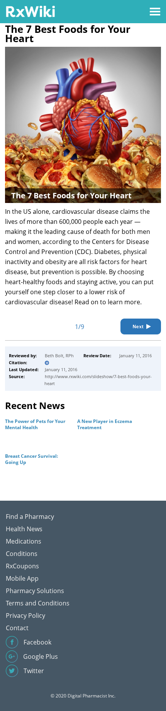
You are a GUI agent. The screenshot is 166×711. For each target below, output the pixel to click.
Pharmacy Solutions (35, 591)
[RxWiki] (30, 11)
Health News (24, 529)
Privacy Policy (25, 615)
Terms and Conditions (37, 603)
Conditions (21, 553)
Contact (17, 628)
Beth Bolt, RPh (59, 355)
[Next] (140, 326)
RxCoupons (22, 566)
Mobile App (22, 578)
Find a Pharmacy (30, 516)
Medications (23, 541)
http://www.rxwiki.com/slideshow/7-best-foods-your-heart (98, 379)
